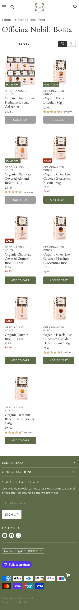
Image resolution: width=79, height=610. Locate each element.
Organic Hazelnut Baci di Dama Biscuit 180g (19, 419)
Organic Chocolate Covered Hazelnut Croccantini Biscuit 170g (56, 260)
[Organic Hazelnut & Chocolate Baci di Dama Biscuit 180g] (58, 307)
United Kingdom (21, 551)
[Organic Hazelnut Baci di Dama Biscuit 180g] (20, 387)
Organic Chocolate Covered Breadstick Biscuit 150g (57, 178)
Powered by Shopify (14, 602)
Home (6, 19)
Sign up (12, 514)
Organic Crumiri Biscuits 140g (17, 337)
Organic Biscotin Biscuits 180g (55, 100)
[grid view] (62, 44)
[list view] (71, 44)
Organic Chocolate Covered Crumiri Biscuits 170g (18, 258)
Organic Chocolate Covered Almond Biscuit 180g (18, 178)
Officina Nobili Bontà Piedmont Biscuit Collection (20, 102)
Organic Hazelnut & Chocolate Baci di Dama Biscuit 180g (57, 339)
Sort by (24, 43)
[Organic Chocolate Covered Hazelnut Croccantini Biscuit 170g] (58, 227)
